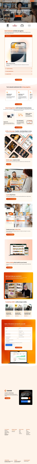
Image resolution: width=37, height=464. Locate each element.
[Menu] (36, 1)
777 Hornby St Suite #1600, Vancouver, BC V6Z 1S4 (17, 461)
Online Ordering (7, 431)
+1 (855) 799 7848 (26, 461)
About (20, 431)
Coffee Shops (13, 430)
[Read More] (9, 310)
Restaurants (13, 431)
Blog (26, 430)
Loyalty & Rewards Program (7, 433)
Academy (27, 431)
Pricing (20, 430)
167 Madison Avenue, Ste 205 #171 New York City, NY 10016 (9, 461)
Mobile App (6, 430)
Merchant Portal (28, 434)
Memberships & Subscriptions (6, 434)
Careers (20, 432)
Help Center (27, 433)
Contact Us (20, 433)
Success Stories (28, 432)
